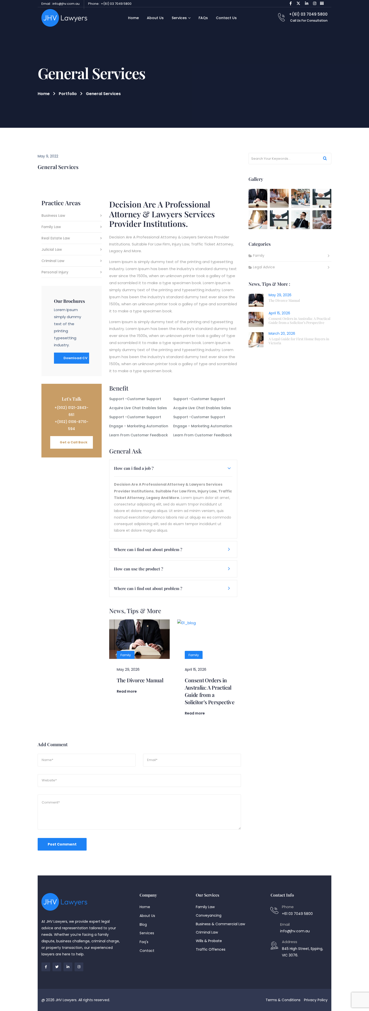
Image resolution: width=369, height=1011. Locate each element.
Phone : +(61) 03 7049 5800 (110, 3)
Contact (147, 950)
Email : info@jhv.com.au (60, 3)
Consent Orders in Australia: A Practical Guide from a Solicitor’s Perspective (210, 691)
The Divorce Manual (140, 680)
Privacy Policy (316, 999)
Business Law (53, 216)
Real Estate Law (55, 238)
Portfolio (68, 94)
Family (125, 655)
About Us (147, 915)
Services (147, 933)
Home (44, 94)
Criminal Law (53, 261)
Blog (143, 924)
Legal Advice (264, 267)
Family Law (51, 227)
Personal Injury (54, 272)
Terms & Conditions (283, 999)
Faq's (144, 941)
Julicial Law (51, 250)
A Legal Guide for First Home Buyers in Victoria (299, 341)
